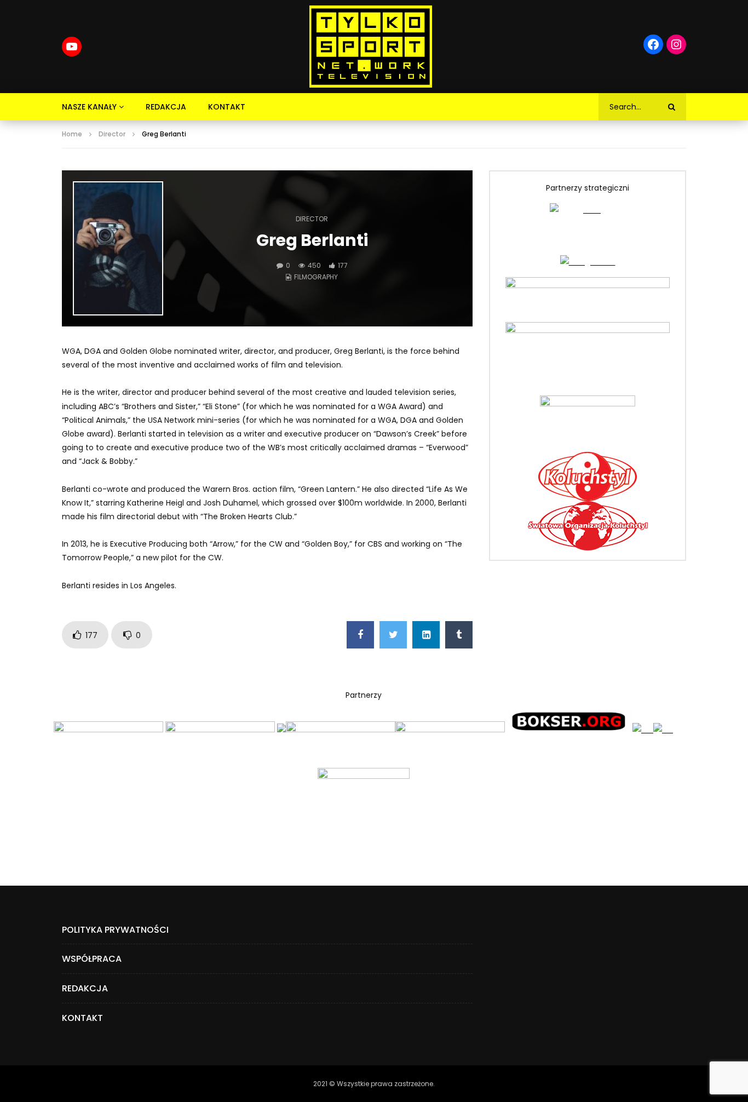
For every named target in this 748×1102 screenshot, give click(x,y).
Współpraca (92, 958)
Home (72, 134)
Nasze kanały (89, 106)
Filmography (316, 277)
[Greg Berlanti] (118, 248)
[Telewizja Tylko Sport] (371, 46)
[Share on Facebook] (360, 634)
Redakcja (166, 106)
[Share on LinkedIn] (426, 634)
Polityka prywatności (115, 929)
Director (112, 134)
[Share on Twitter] (393, 634)
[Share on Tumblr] (459, 634)
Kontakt (226, 106)
